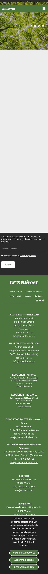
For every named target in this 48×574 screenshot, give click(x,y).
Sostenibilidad (15, 296)
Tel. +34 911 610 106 (24, 514)
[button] (35, 25)
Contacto (38, 296)
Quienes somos (15, 291)
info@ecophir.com (24, 490)
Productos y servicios (33, 291)
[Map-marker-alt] (43, 300)
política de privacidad (28, 256)
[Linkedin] (37, 300)
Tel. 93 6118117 (24, 332)
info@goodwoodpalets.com (24, 437)
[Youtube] (40, 300)
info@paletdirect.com (24, 336)
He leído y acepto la (20, 256)
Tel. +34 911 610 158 (24, 486)
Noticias (28, 296)
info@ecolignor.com (24, 386)
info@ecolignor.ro (24, 406)
